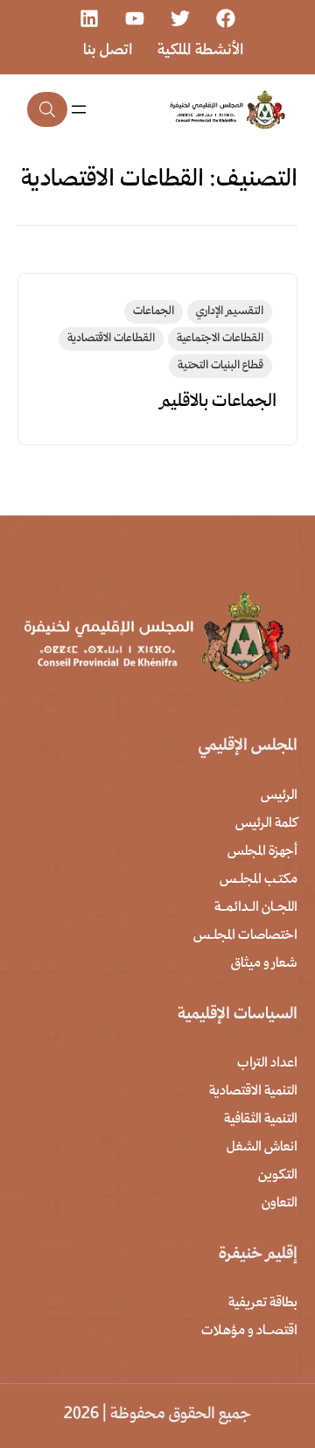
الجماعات (153, 312)
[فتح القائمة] (78, 109)
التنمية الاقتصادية (253, 1091)
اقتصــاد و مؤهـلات (249, 1331)
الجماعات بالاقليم (218, 402)
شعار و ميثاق (264, 964)
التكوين (278, 1175)
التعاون (280, 1203)
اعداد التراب (267, 1063)
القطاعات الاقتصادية (111, 339)
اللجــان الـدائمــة (256, 908)
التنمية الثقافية (261, 1119)
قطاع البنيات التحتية (220, 366)
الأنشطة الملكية (201, 51)
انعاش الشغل (262, 1147)
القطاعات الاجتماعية (220, 339)
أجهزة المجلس (263, 852)
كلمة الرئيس (266, 824)
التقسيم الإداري (229, 312)
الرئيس (279, 796)
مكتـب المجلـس (259, 880)
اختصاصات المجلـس (245, 936)
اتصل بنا (108, 51)
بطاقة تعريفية (263, 1303)
